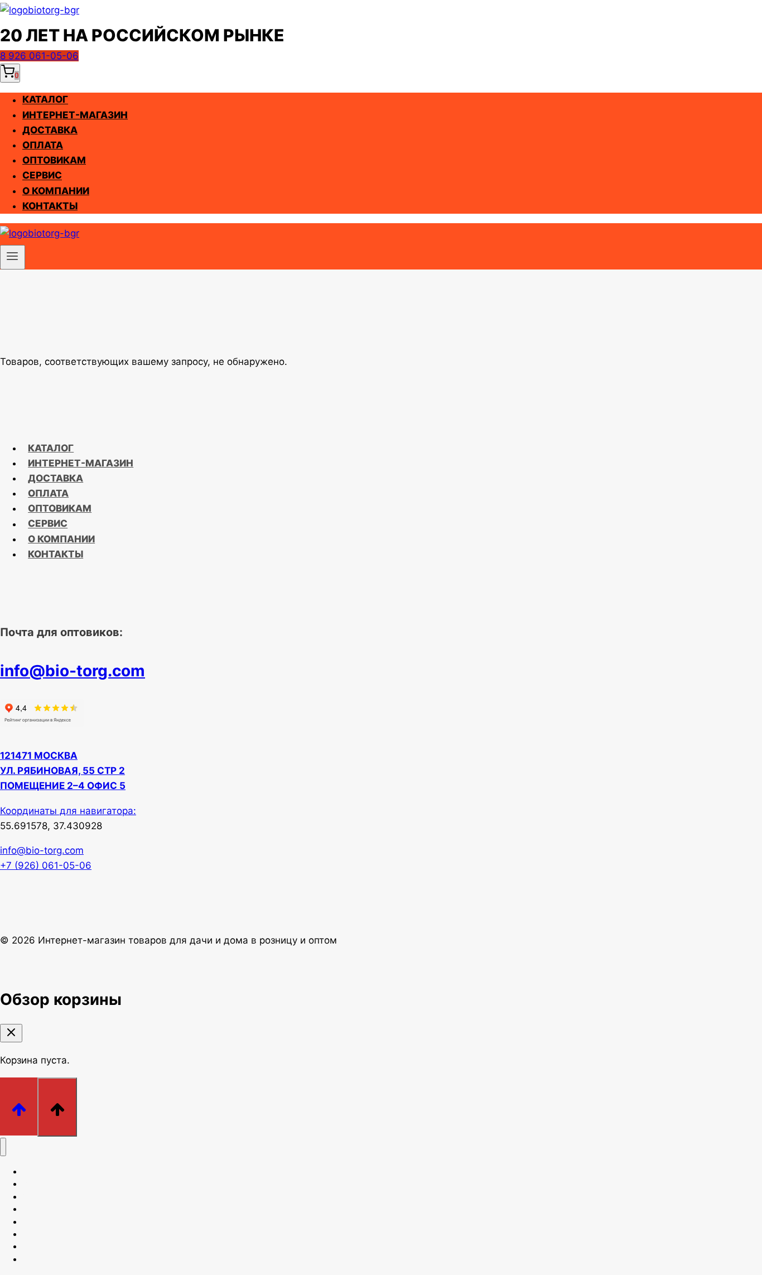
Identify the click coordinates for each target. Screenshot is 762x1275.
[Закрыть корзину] (11, 1033)
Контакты (50, 205)
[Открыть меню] (12, 257)
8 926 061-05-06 (39, 55)
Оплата (42, 145)
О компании (55, 190)
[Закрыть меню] (3, 1147)
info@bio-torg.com (72, 670)
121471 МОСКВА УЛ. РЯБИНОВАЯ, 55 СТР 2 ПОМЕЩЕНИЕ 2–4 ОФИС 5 (63, 770)
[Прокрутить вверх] (18, 1106)
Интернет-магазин (75, 115)
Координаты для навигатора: (68, 810)
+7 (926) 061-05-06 (45, 865)
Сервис (42, 175)
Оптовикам (54, 160)
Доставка (50, 130)
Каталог (45, 99)
